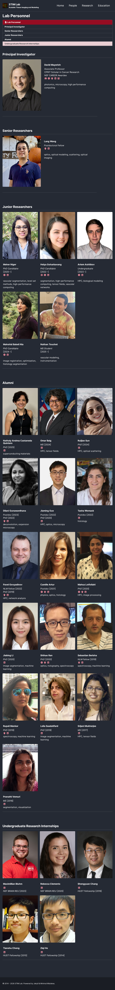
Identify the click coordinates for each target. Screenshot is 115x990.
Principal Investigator (15, 27)
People (73, 5)
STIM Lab (24, 5)
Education (104, 5)
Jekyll (36, 983)
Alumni (8, 39)
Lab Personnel (16, 15)
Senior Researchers (14, 31)
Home (60, 5)
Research (87, 5)
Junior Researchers (14, 35)
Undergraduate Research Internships (22, 44)
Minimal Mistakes (47, 983)
